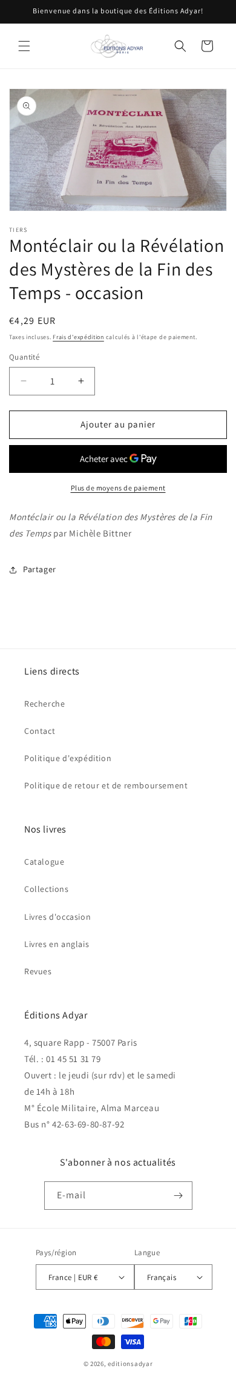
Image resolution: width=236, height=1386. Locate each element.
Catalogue (44, 861)
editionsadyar (130, 1363)
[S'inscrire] (178, 1195)
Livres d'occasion (57, 916)
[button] (24, 46)
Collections (46, 888)
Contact (39, 730)
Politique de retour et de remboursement (106, 785)
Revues (38, 971)
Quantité (24, 357)
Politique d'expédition (67, 758)
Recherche (44, 703)
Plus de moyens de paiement (118, 487)
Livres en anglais (56, 944)
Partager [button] (39, 569)
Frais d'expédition (78, 337)
